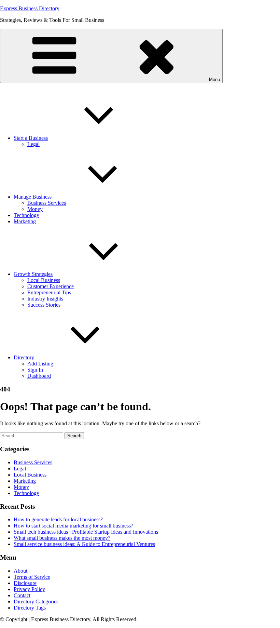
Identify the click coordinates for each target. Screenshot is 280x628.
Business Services (46, 203)
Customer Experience (50, 286)
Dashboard (39, 376)
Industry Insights (45, 299)
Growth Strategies (33, 274)
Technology (26, 215)
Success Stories (43, 305)
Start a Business (31, 138)
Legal (33, 144)
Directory (24, 357)
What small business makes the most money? (62, 538)
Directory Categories (36, 601)
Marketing (25, 221)
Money (35, 209)
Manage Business (33, 197)
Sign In (35, 370)
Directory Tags (30, 608)
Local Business (43, 280)
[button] (111, 56)
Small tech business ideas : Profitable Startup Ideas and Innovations (86, 532)
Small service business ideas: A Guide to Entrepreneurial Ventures (84, 544)
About (20, 571)
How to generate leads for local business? (58, 519)
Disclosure (25, 583)
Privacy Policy (29, 589)
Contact (22, 595)
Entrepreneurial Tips (49, 292)
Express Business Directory (29, 8)
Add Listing (40, 363)
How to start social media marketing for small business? (73, 526)
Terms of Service (32, 577)
